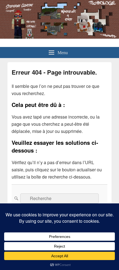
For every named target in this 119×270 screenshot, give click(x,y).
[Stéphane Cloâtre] (59, 37)
